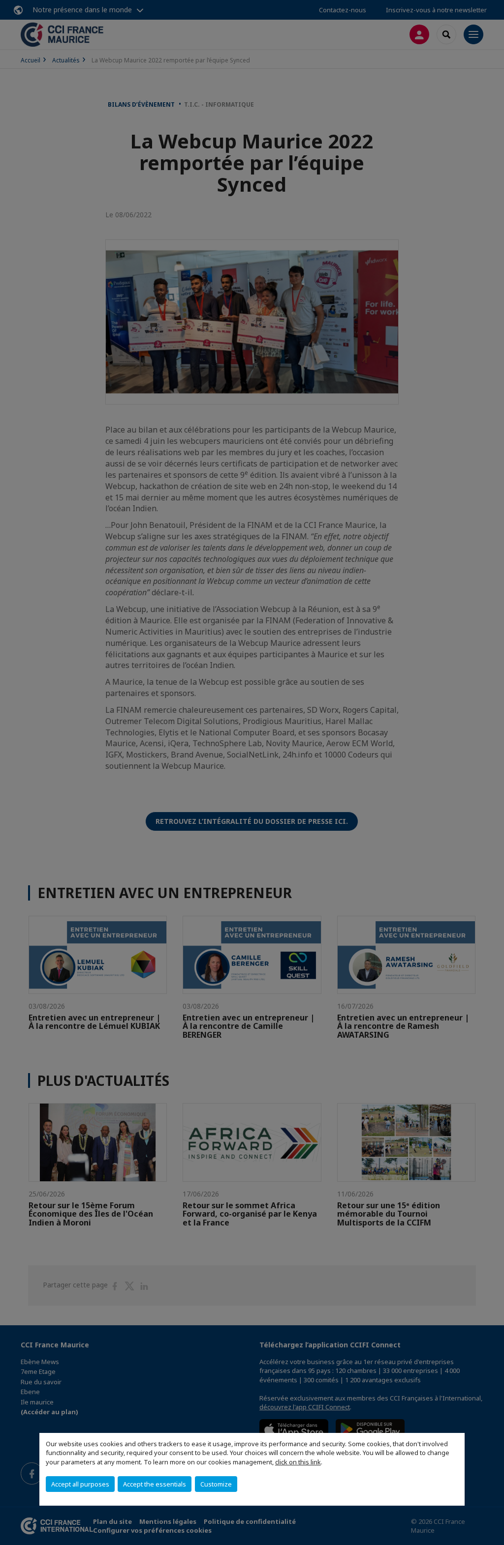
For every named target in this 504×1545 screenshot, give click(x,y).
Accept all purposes (80, 1484)
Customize (216, 1484)
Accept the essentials (154, 1484)
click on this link (298, 1462)
